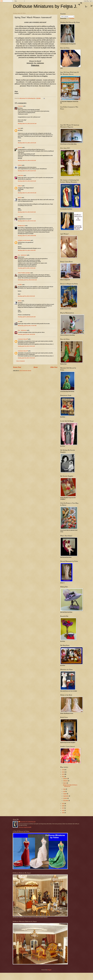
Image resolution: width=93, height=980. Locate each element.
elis (19, 321)
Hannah (20, 147)
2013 (63, 774)
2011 (63, 769)
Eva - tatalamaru (22, 255)
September (66, 796)
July (64, 791)
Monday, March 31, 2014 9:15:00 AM (27, 221)
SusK (19, 128)
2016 (63, 805)
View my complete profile (25, 827)
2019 (63, 812)
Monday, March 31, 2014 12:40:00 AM (27, 123)
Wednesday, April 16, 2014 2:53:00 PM (27, 325)
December (66, 800)
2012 (63, 772)
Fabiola (20, 165)
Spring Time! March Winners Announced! (70, 785)
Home (36, 367)
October (65, 798)
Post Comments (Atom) (25, 370)
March (65, 783)
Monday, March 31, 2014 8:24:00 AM (27, 170)
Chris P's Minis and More (24, 272)
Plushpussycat (21, 225)
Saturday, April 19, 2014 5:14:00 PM (26, 334)
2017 (63, 808)
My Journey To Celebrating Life (28, 821)
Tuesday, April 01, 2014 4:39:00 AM (26, 268)
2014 (63, 776)
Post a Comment (20, 361)
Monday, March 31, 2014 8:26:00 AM (27, 181)
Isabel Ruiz (20, 175)
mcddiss (20, 284)
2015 (63, 803)
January (65, 778)
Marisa (19, 197)
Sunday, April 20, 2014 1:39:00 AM (26, 346)
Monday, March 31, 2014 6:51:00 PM (26, 250)
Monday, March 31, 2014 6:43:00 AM (27, 160)
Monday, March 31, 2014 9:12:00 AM (27, 212)
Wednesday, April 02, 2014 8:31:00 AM (27, 279)
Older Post (53, 367)
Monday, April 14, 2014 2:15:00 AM (26, 296)
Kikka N (20, 185)
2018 (63, 810)
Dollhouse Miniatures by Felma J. (45, 6)
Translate (71, 18)
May (64, 789)
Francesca (20, 106)
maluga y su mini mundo (24, 240)
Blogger (49, 969)
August (65, 793)
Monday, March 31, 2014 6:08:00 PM (27, 235)
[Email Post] (44, 98)
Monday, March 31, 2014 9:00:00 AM (27, 192)
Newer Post (17, 367)
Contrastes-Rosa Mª (23, 339)
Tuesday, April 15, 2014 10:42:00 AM (26, 316)
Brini (19, 216)
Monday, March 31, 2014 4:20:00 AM (27, 142)
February (65, 780)
